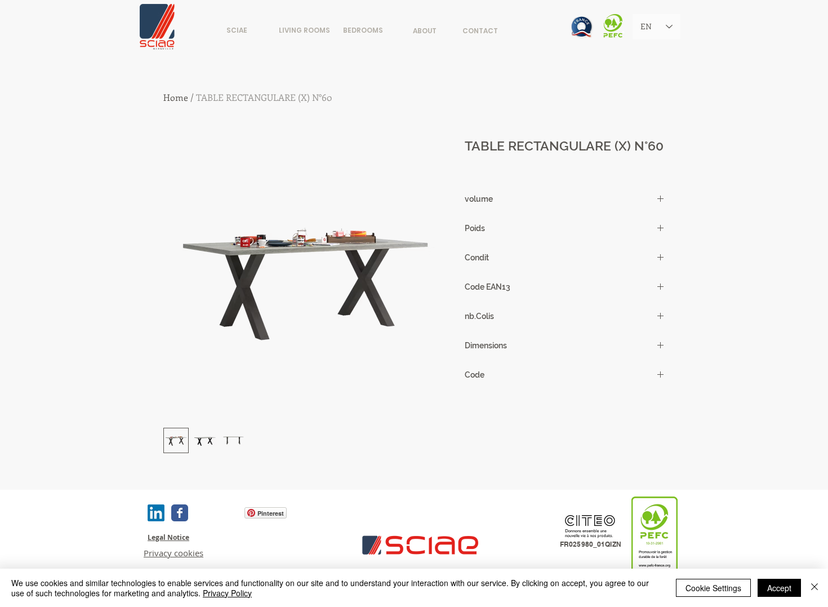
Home (175, 97)
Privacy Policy (227, 593)
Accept (779, 587)
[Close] (814, 588)
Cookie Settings (713, 587)
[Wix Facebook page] (179, 512)
